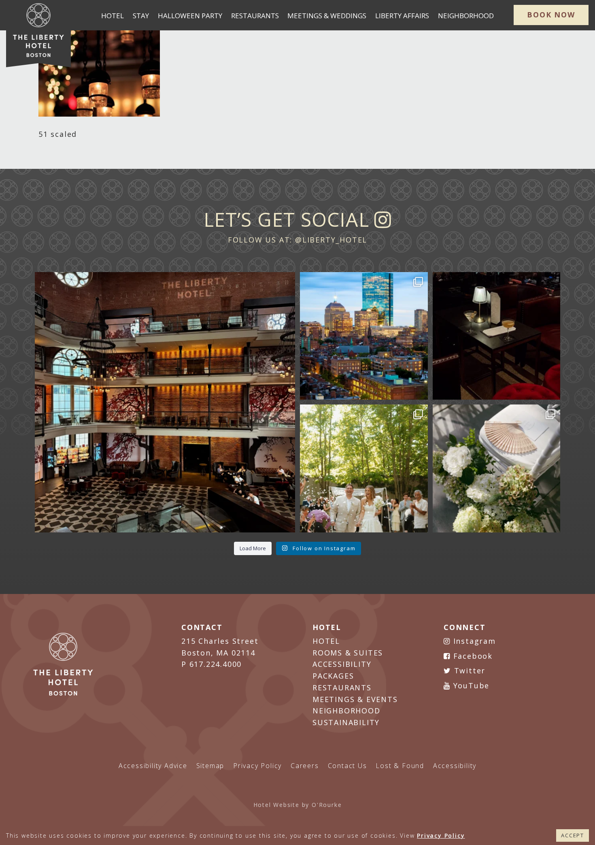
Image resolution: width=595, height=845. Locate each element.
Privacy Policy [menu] (257, 765)
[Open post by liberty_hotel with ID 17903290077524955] (497, 336)
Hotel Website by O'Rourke (297, 805)
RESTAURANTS (342, 687)
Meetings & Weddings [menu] (326, 15)
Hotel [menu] (112, 15)
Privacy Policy (441, 835)
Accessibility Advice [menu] (153, 765)
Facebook (471, 656)
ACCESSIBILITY (341, 664)
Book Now (551, 14)
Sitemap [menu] (210, 765)
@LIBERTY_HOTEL (331, 240)
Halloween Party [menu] (190, 15)
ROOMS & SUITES (347, 653)
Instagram (473, 641)
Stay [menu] (141, 15)
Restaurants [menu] (255, 15)
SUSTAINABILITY (346, 722)
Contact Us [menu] (347, 765)
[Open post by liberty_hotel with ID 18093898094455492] (165, 402)
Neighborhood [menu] (466, 15)
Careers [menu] (305, 765)
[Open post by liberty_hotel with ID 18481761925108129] (364, 336)
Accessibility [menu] (454, 765)
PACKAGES (333, 676)
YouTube (469, 685)
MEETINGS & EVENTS (355, 699)
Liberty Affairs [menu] (402, 15)
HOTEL (326, 641)
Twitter (468, 670)
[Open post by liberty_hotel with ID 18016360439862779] (497, 468)
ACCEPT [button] (572, 835)
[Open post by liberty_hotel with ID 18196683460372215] (364, 468)
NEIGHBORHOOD (346, 710)
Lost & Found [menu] (400, 765)
